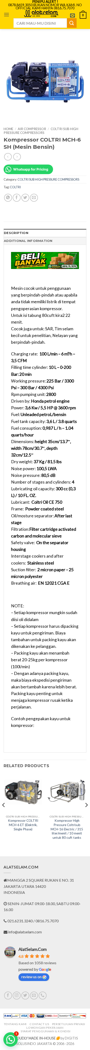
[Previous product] (17, 156)
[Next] (86, 814)
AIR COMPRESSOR (32, 129)
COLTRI (15, 187)
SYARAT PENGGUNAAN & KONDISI (46, 1031)
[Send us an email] (34, 995)
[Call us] (43, 995)
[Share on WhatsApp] (8, 198)
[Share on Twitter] (25, 198)
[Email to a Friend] (34, 198)
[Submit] (72, 23)
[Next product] (8, 156)
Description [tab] (16, 233)
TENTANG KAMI (15, 1024)
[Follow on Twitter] (25, 995)
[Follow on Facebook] (8, 995)
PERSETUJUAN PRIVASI (68, 1024)
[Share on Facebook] (17, 198)
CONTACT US (39, 1024)
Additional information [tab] (28, 241)
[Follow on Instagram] (17, 995)
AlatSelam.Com (32, 949)
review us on (31, 976)
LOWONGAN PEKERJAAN (44, 1027)
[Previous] (4, 814)
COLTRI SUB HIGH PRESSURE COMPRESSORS (41, 131)
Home (8, 129)
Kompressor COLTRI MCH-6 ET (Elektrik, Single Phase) (23, 825)
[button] (6, 14)
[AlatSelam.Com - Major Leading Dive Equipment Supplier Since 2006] (41, 13)
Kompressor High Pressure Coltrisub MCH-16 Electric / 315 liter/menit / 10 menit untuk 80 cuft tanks (67, 829)
